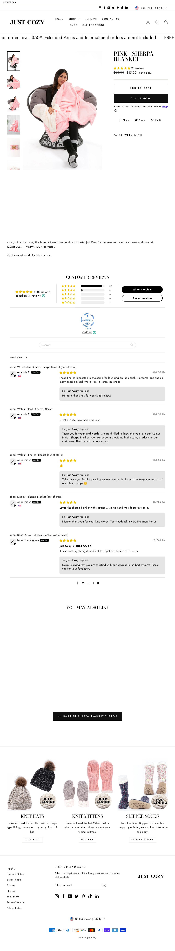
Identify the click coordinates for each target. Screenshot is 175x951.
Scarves (11, 885)
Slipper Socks (142, 839)
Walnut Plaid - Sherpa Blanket (35, 409)
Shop (73, 19)
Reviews (91, 19)
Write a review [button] (142, 289)
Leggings (11, 868)
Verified (87, 332)
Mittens (87, 839)
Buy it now (141, 98)
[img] (67, 373)
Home (59, 19)
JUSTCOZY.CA (9, 2)
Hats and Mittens (15, 874)
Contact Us (111, 19)
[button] (122, 68)
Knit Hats (32, 839)
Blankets (11, 891)
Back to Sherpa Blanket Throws (90, 716)
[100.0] (87, 320)
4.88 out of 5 (42, 292)
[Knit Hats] (32, 785)
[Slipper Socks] (142, 785)
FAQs (73, 25)
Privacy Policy (14, 908)
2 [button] (83, 583)
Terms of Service (15, 902)
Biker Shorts (13, 896)
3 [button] (88, 583)
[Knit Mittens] (87, 785)
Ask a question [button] (142, 298)
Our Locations (93, 25)
